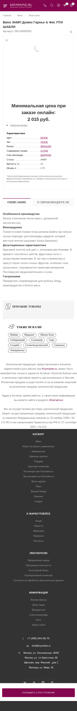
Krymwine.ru (49, 368)
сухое (44, 151)
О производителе (53, 202)
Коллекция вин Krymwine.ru (38, 471)
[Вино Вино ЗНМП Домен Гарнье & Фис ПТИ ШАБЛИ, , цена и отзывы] (38, 47)
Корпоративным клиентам (38, 575)
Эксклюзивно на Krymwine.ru (38, 476)
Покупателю (38, 553)
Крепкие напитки (38, 456)
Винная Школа (38, 599)
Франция (45, 146)
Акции (38, 521)
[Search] (51, 5)
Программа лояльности (38, 565)
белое (44, 138)
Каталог (38, 434)
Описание (16, 202)
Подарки (38, 461)
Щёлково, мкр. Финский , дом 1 (41, 662)
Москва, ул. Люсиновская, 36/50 (41, 653)
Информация (38, 592)
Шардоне (45, 155)
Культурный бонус (39, 570)
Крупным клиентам (38, 466)
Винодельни (38, 609)
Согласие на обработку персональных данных (38, 580)
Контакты (38, 541)
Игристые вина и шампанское (38, 446)
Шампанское (38, 451)
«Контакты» (56, 399)
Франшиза (38, 531)
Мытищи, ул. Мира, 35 (41, 667)
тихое (44, 142)
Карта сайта (38, 624)
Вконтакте (25, 682)
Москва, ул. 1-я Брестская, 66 (41, 657)
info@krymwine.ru (41, 645)
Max (52, 682)
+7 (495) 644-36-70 (38, 638)
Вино (38, 441)
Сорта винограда (38, 614)
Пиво (38, 486)
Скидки (38, 501)
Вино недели (38, 481)
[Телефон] (45, 5)
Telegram (34, 682)
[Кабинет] (58, 5)
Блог (38, 619)
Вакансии (38, 536)
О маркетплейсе (38, 513)
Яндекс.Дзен (43, 682)
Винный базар (38, 491)
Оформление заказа (39, 560)
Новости (38, 526)
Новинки (38, 496)
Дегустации (38, 604)
